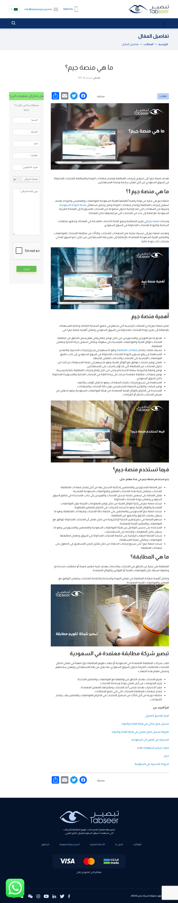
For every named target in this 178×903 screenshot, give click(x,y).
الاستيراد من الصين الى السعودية (150, 739)
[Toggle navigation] (164, 23)
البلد (36, 143)
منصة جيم (154, 221)
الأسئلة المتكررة (97, 844)
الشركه (34, 131)
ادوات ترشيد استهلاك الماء (153, 747)
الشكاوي (45, 844)
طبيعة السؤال (31, 179)
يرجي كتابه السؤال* (29, 191)
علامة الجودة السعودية (73, 204)
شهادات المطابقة (127, 349)
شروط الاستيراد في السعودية (151, 763)
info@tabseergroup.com (38, 9)
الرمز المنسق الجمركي (157, 715)
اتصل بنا (119, 844)
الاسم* (34, 120)
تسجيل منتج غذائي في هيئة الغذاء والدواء (145, 723)
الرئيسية (163, 44)
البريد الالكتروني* (30, 167)
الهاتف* (34, 155)
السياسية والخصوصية (70, 844)
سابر (166, 755)
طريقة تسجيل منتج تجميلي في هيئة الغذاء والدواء (140, 731)
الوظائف (137, 844)
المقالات (148, 44)
